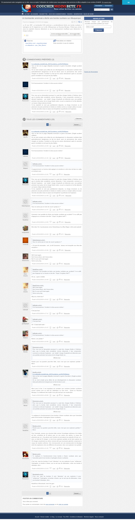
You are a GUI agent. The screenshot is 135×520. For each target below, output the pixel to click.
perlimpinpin (25, 323)
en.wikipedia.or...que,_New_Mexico (36, 45)
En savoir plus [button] (106, 2)
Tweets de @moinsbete (91, 72)
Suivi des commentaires (57, 14)
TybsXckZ (31, 22)
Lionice (25, 376)
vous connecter (50, 504)
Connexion (108, 5)
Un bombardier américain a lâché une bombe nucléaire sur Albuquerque (51, 18)
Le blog (52, 517)
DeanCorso (25, 260)
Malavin (25, 168)
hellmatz (25, 88)
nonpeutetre (25, 232)
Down (60, 78)
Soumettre (43, 14)
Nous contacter (99, 517)
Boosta (25, 352)
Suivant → (77, 124)
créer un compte (63, 504)
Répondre (68, 78)
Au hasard (34, 14)
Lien (54, 78)
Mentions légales (89, 517)
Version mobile (44, 517)
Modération (78, 14)
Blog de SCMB (88, 14)
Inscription (98, 5)
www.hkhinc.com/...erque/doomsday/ (36, 43)
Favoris (69, 14)
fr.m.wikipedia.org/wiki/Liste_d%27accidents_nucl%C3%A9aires (50, 64)
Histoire (46, 22)
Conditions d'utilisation (76, 517)
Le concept (59, 517)
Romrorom (25, 100)
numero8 (25, 244)
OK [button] (129, 2)
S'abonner (79, 118)
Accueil (37, 517)
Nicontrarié (25, 458)
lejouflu (25, 69)
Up (57, 78)
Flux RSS (66, 517)
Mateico (25, 337)
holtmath (25, 309)
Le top (27, 14)
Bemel (25, 405)
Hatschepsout (26, 206)
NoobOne (25, 220)
